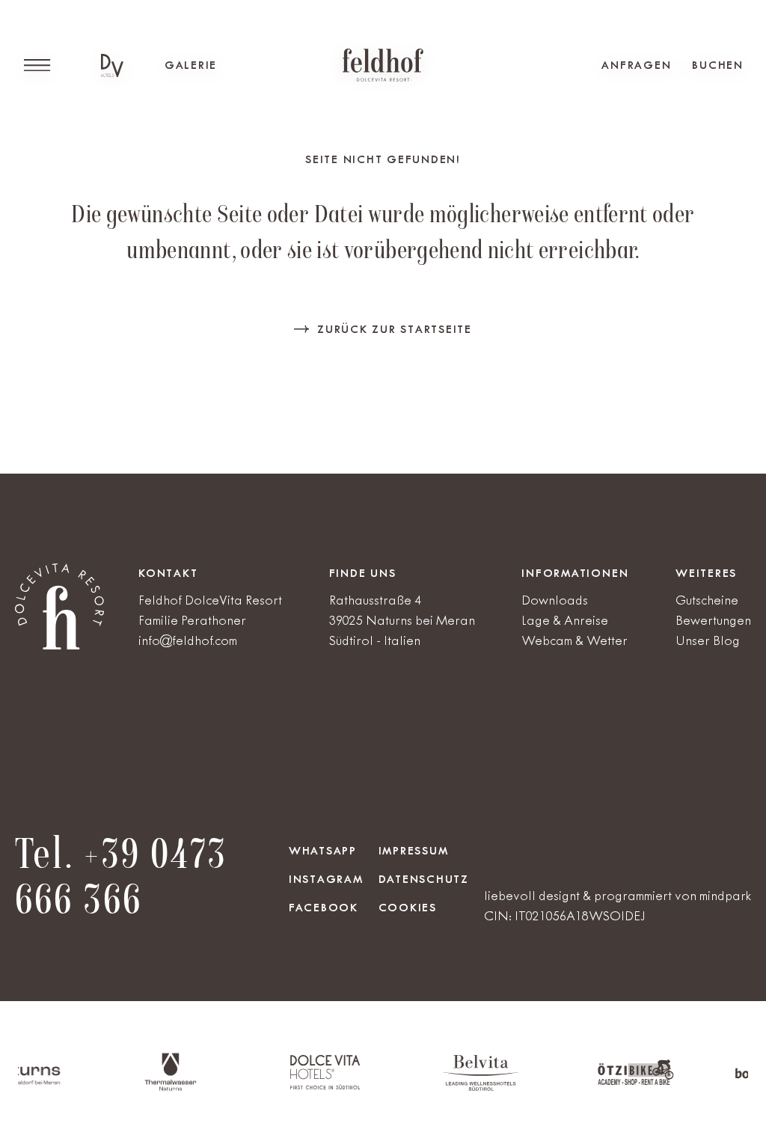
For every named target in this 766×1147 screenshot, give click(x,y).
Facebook (323, 907)
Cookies (408, 907)
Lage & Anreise (564, 620)
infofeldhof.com (187, 640)
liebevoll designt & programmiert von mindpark (617, 895)
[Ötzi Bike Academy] (613, 1082)
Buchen (718, 65)
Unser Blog (707, 640)
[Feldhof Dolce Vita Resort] (383, 65)
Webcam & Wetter (574, 640)
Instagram (326, 879)
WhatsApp (323, 850)
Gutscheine (706, 600)
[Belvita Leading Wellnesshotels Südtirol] (458, 1087)
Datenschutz (424, 879)
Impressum (414, 850)
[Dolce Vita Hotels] (112, 65)
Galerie (191, 65)
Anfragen (636, 65)
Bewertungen (713, 620)
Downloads (554, 600)
